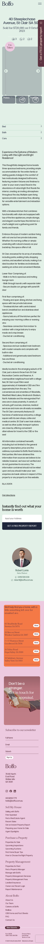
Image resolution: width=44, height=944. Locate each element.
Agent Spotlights (12, 831)
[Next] (38, 71)
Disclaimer (25, 935)
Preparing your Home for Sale (17, 828)
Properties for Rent (13, 866)
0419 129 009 (23, 577)
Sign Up (9, 757)
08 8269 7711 (11, 798)
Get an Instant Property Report (18, 825)
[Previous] (6, 71)
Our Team (9, 903)
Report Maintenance (14, 889)
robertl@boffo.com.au (23, 580)
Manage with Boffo (13, 873)
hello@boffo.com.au (14, 801)
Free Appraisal (11, 815)
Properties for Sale (13, 842)
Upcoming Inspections (14, 845)
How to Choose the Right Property (19, 855)
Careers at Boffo (12, 907)
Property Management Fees (17, 879)
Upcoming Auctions (13, 849)
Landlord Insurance (13, 883)
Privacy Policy (26, 934)
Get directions (8, 495)
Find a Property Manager (15, 869)
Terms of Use (26, 937)
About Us (9, 900)
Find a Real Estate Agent (15, 818)
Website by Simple (27, 941)
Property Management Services (18, 876)
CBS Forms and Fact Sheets (17, 913)
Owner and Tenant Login (15, 886)
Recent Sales (11, 822)
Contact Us (10, 920)
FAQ (7, 917)
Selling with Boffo (12, 812)
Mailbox (8, 910)
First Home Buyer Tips (14, 852)
